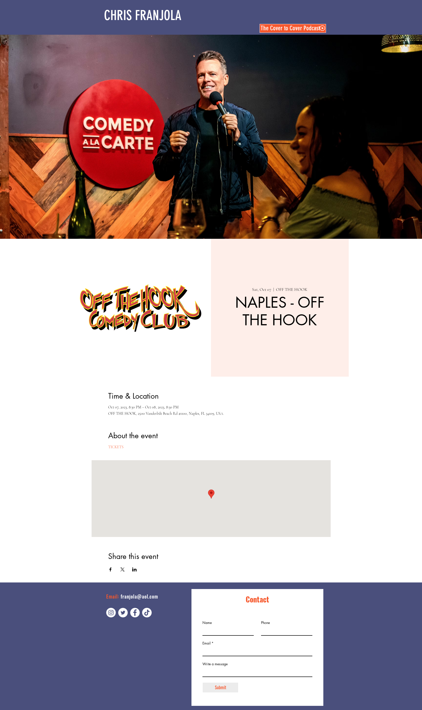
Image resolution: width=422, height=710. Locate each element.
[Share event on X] (122, 569)
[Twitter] (123, 612)
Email (206, 643)
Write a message (215, 664)
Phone (265, 622)
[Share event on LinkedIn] (134, 569)
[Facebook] (135, 612)
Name (207, 622)
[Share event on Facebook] (110, 569)
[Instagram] (111, 612)
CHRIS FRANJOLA (142, 15)
